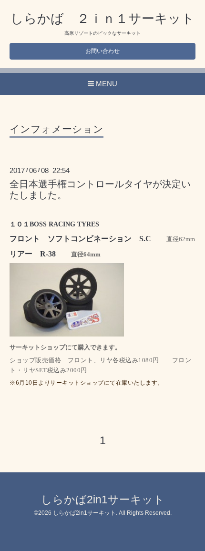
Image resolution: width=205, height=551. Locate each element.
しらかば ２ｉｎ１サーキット (102, 18)
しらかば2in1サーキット (102, 500)
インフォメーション (56, 129)
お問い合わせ (102, 51)
